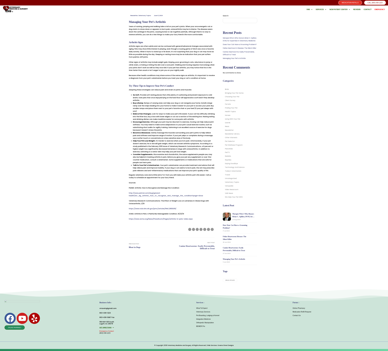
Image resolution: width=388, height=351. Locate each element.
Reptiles (228, 160)
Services (320, 9)
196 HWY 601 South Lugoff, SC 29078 (106, 323)
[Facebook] (10, 318)
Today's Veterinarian (233, 171)
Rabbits (228, 156)
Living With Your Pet (232, 119)
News (227, 126)
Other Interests (231, 137)
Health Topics (230, 111)
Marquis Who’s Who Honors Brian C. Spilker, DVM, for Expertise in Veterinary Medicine (244, 216)
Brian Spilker (230, 280)
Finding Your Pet (231, 108)
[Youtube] (22, 318)
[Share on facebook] (189, 229)
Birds (227, 89)
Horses (227, 115)
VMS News (229, 193)
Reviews (357, 9)
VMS (308, 9)
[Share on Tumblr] (200, 229)
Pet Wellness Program (234, 145)
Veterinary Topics (144, 15)
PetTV (227, 152)
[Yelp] (34, 318)
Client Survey (230, 100)
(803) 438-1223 (104, 333)
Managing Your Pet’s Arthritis (234, 58)
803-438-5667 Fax (106, 317)
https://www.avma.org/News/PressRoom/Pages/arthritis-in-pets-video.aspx (161, 219)
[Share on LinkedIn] (197, 229)
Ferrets (228, 104)
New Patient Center (338, 9)
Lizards (227, 122)
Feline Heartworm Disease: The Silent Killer (239, 48)
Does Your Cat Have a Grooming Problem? (240, 44)
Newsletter (134, 15)
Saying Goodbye (231, 163)
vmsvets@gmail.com (108, 308)
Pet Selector (230, 141)
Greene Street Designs (226, 345)
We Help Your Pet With (234, 197)
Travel (227, 175)
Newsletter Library (232, 134)
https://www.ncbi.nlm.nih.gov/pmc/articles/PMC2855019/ (152, 208)
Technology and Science (235, 167)
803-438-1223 (105, 313)
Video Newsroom (231, 189)
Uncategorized (231, 178)
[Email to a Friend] (212, 229)
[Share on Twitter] (193, 229)
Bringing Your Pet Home (234, 93)
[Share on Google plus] (204, 229)
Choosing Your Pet (232, 96)
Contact (368, 9)
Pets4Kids (229, 149)
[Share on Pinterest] (208, 229)
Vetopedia (229, 186)
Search (225, 16)
